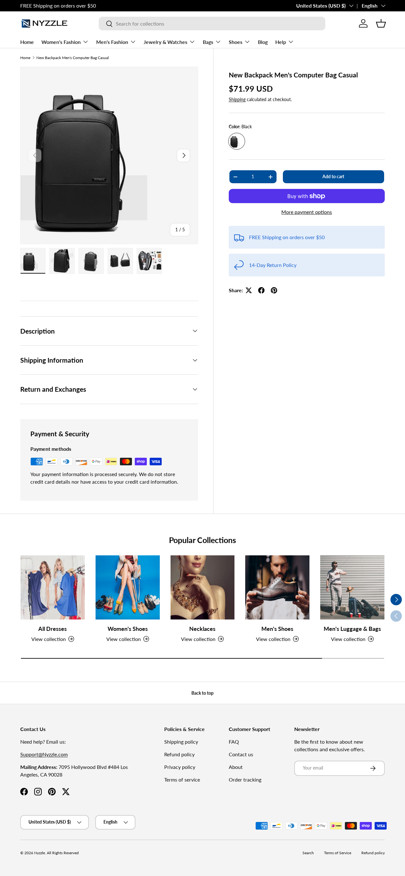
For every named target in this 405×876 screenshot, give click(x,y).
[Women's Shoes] (128, 587)
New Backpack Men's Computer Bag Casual (72, 57)
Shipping (237, 99)
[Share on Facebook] (261, 290)
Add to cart (333, 176)
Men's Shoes (277, 628)
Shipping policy (181, 742)
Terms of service (182, 779)
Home (27, 42)
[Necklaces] (203, 587)
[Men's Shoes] (277, 587)
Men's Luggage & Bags (352, 628)
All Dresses (52, 628)
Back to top (202, 693)
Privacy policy (179, 767)
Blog (263, 42)
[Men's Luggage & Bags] (352, 587)
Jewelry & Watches (165, 42)
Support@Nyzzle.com (44, 754)
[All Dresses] (53, 587)
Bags (208, 42)
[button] (381, 23)
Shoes (235, 42)
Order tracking (245, 779)
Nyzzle (39, 852)
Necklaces (202, 628)
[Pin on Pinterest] (274, 290)
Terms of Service (337, 852)
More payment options (306, 212)
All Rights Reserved (63, 852)
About (236, 767)
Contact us (241, 754)
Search (308, 852)
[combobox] (212, 23)
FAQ (234, 742)
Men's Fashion (112, 42)
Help (280, 42)
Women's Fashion (61, 42)
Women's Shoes (128, 628)
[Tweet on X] (248, 290)
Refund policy (179, 754)
